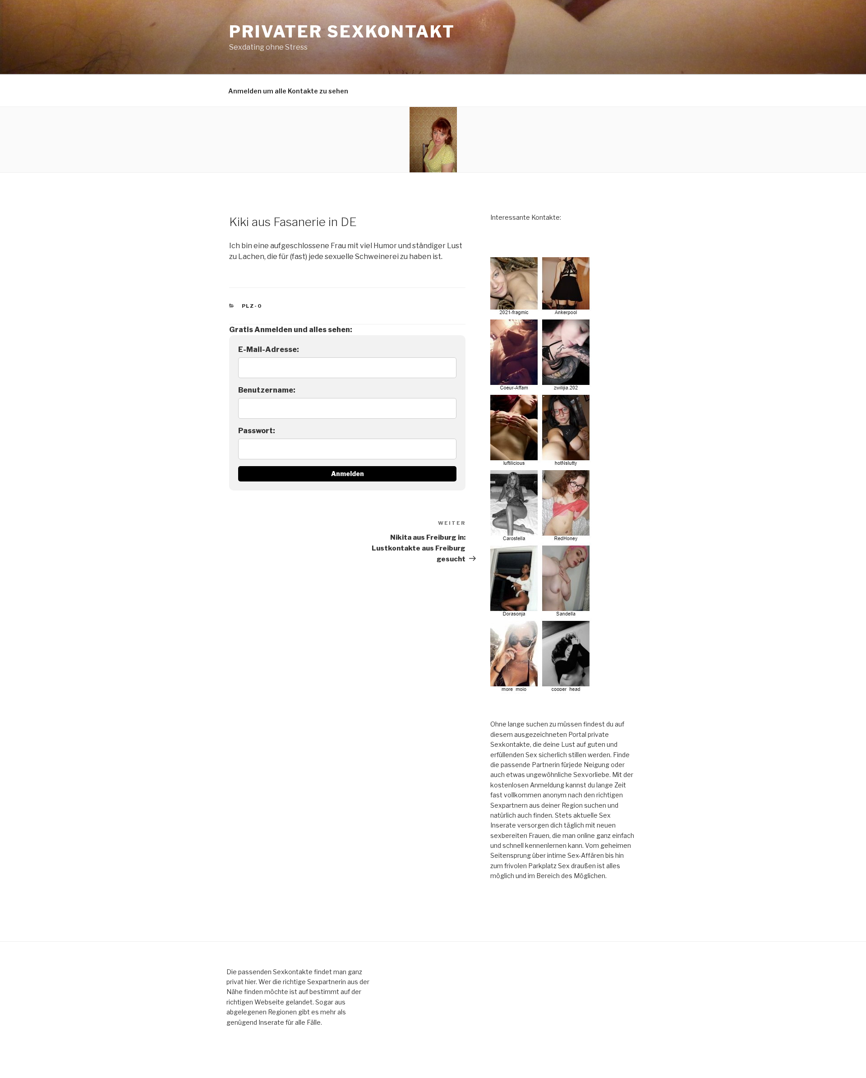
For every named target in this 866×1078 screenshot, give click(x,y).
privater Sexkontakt (342, 32)
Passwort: (256, 430)
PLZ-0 (252, 306)
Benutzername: (266, 390)
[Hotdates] (541, 689)
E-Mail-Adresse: (268, 349)
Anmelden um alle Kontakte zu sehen (288, 91)
